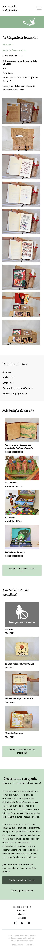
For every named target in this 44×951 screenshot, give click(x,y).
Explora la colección (22, 907)
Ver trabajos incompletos (22, 890)
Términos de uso (17, 945)
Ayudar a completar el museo (22, 880)
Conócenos (22, 910)
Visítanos (22, 914)
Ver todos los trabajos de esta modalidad (22, 751)
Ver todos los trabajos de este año (22, 570)
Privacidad (29, 945)
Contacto (22, 918)
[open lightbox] (22, 111)
